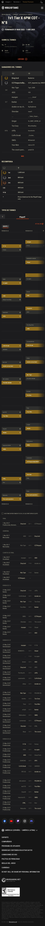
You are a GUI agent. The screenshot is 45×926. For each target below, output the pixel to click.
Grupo (5, 226)
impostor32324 (7, 445)
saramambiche (30, 341)
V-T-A (4, 246)
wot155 (5, 412)
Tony (28, 408)
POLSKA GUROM (7, 382)
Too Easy (15, 126)
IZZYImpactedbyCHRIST (19, 83)
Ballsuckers (30, 441)
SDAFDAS (5, 312)
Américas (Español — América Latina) (20, 830)
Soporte (5, 837)
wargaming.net (11, 880)
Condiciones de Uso (9, 855)
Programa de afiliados (11, 846)
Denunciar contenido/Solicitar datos (17, 850)
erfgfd (28, 424)
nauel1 (30, 111)
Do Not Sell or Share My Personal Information (21, 872)
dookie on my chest (19, 107)
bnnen (28, 291)
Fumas (4, 250)
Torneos (15, 14)
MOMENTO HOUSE (31, 258)
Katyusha (5, 495)
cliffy (14, 131)
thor (4, 482)
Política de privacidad (11, 859)
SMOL (14, 140)
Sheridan (15, 111)
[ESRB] (11, 892)
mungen (15, 97)
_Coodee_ (31, 135)
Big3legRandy (32, 107)
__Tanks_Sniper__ (33, 116)
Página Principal (6, 14)
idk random (6, 379)
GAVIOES (5, 349)
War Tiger (15, 88)
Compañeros (7, 842)
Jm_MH (30, 102)
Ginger (14, 121)
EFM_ (4, 478)
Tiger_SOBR (31, 87)
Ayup (28, 491)
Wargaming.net (13, 922)
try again (5, 283)
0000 (4, 279)
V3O (29, 92)
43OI (13, 92)
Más (22, 156)
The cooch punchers (19, 150)
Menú (42, 8)
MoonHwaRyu (32, 126)
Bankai (14, 102)
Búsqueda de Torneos (25, 14)
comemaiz (29, 458)
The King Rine (30, 325)
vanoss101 (31, 145)
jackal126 (31, 150)
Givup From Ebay (7, 299)
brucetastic (31, 130)
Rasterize (31, 78)
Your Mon (15, 145)
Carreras (5, 868)
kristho (28, 391)
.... (12, 116)
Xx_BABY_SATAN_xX (34, 121)
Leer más (21, 59)
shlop (28, 358)
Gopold (4, 429)
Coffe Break (16, 135)
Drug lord (15, 78)
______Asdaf (32, 97)
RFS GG (5, 362)
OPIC (4, 316)
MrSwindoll (31, 140)
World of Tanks (10, 8)
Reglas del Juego (8, 863)
